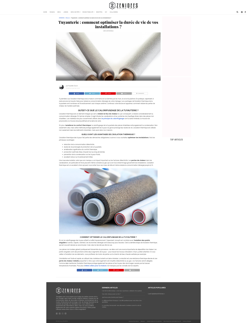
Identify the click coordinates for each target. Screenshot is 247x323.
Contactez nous (134, 321)
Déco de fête (75, 12)
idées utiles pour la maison (96, 266)
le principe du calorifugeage (113, 118)
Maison (52, 12)
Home (45, 12)
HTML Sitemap (187, 321)
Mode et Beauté (87, 12)
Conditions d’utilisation (154, 321)
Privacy (143, 321)
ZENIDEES (61, 18)
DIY (106, 12)
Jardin (65, 12)
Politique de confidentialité (172, 321)
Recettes (99, 12)
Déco (59, 12)
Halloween (114, 12)
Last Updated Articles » (156, 294)
